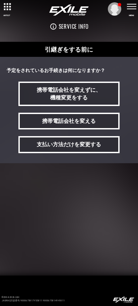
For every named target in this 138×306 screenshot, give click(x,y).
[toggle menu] (131, 6)
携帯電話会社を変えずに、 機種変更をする (69, 93)
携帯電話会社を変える (69, 121)
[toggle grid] (6, 6)
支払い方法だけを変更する (69, 144)
